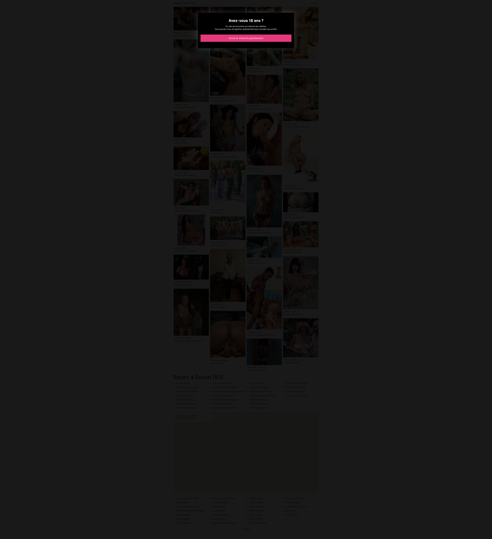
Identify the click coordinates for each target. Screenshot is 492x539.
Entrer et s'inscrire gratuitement (246, 38)
